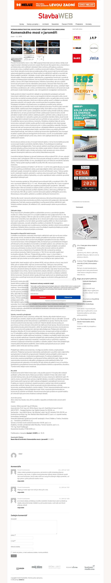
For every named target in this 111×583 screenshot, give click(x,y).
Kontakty (89, 24)
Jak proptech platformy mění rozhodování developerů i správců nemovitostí (87, 281)
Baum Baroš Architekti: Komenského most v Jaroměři (29, 439)
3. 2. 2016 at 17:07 (64, 487)
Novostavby (36, 29)
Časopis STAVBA (67, 24)
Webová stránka (15, 546)
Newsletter (55, 24)
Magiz (79, 279)
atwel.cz (21, 579)
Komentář (14, 519)
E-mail (12, 541)
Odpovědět (20, 481)
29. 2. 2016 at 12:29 (63, 470)
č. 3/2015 (31, 433)
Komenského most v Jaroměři (34, 32)
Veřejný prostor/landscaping (53, 29)
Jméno (12, 535)
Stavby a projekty (32, 24)
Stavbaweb (79, 207)
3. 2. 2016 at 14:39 (64, 498)
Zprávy (21, 24)
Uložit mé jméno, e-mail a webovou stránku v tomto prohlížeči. (30, 552)
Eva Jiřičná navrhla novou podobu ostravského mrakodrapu (88, 301)
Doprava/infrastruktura (20, 29)
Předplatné (79, 24)
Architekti (45, 24)
